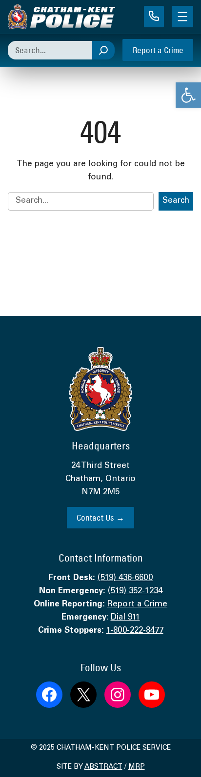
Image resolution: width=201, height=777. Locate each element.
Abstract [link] (103, 767)
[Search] (103, 50)
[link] (188, 95)
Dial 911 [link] (125, 618)
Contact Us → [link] (100, 517)
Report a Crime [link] (158, 50)
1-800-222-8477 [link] (134, 631)
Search (175, 201)
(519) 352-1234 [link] (135, 591)
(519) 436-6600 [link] (125, 578)
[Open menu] (182, 16)
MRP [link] (136, 767)
